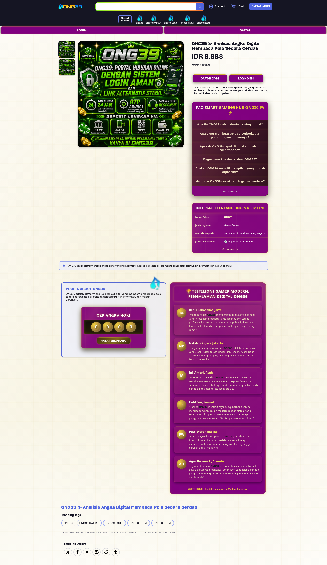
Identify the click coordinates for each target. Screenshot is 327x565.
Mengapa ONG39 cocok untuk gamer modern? (230, 181)
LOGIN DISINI (246, 78)
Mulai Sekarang (113, 340)
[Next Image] (181, 95)
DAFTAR (245, 30)
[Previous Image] (80, 95)
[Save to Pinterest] (96, 551)
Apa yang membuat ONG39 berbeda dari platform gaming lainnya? (230, 135)
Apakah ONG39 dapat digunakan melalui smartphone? (230, 148)
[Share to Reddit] (106, 551)
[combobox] (146, 6)
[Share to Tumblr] (116, 551)
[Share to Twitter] (68, 551)
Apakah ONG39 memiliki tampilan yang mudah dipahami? (230, 170)
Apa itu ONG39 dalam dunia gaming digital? (230, 124)
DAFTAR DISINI (210, 78)
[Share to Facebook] (77, 551)
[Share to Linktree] (87, 551)
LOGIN (82, 30)
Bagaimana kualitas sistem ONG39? (230, 159)
